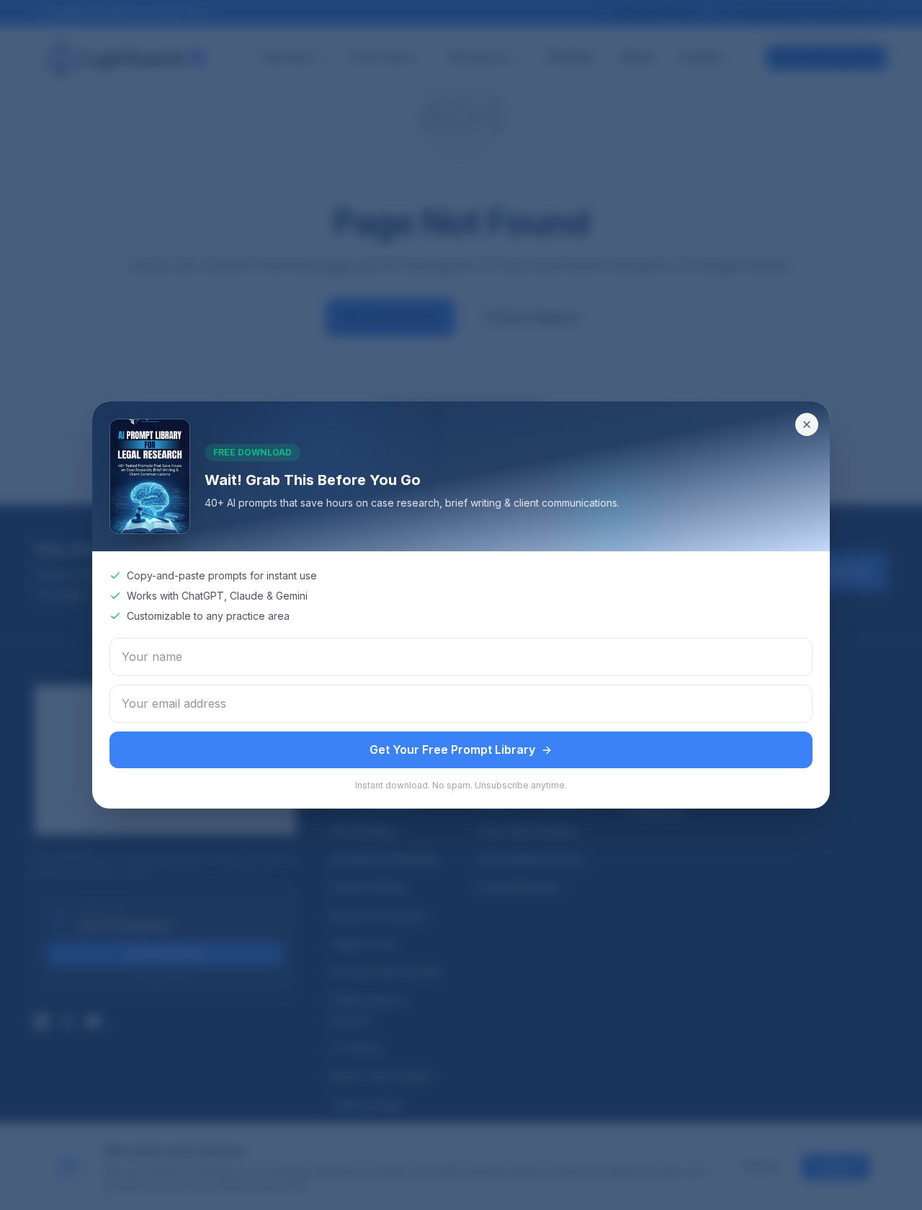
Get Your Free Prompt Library (452, 749)
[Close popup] (806, 424)
